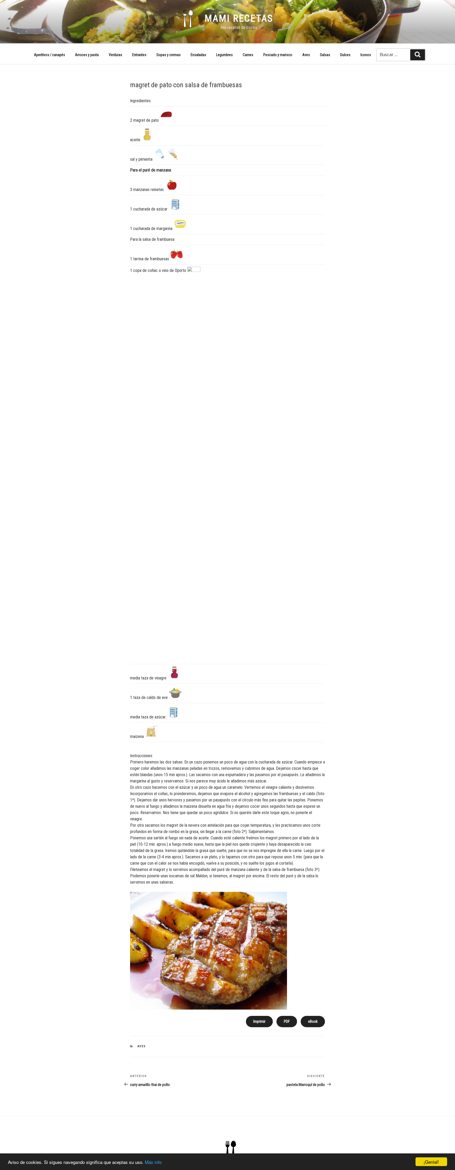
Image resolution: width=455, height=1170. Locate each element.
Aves (306, 55)
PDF (287, 1021)
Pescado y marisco (277, 55)
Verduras (115, 55)
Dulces (345, 55)
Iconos (365, 55)
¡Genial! (431, 1161)
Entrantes (139, 55)
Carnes (248, 55)
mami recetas (239, 18)
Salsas (325, 55)
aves (141, 1046)
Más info (153, 1162)
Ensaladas (198, 55)
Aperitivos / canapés (49, 55)
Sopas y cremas (168, 55)
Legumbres (224, 55)
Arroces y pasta (87, 55)
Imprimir (259, 1021)
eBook (313, 1021)
